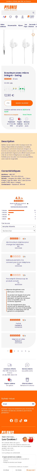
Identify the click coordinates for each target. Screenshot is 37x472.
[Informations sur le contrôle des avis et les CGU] (27, 203)
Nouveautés (12, 25)
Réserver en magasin (11, 115)
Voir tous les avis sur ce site (19, 206)
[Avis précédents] (7, 351)
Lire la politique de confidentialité (11, 453)
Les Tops (25, 25)
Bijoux (20, 25)
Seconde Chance (32, 25)
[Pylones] (10, 8)
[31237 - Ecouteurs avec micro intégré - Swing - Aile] (7, 89)
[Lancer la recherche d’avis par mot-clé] (34, 231)
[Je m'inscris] (33, 404)
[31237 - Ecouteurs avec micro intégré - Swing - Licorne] (14, 89)
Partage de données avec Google (12, 462)
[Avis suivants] (29, 351)
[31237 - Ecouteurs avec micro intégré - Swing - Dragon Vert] (22, 89)
